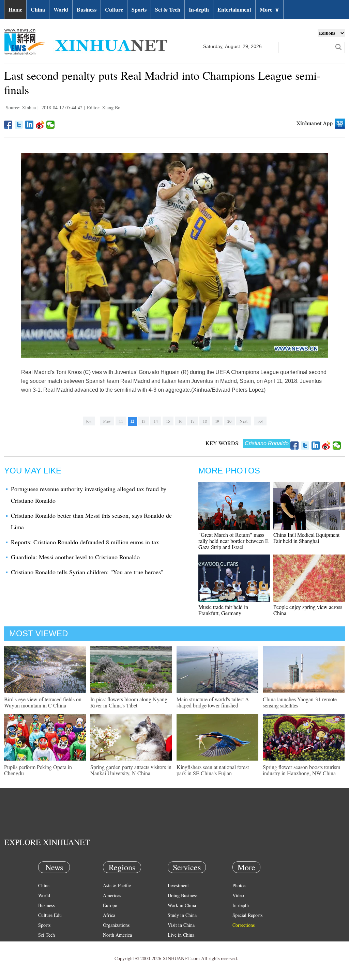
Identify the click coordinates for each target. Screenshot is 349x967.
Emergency (178, 944)
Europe (110, 905)
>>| (260, 421)
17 (193, 421)
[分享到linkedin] (29, 125)
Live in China (181, 935)
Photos (238, 885)
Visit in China (181, 925)
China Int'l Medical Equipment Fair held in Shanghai (306, 537)
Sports (139, 9)
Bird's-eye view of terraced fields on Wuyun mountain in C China (42, 702)
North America (117, 935)
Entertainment (234, 9)
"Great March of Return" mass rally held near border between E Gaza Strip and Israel (233, 540)
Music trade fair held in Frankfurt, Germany (223, 610)
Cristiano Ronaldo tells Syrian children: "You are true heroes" (87, 572)
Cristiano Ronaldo (267, 443)
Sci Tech (46, 935)
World (61, 9)
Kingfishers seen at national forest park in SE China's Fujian (213, 770)
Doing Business (182, 895)
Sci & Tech (167, 9)
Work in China (182, 905)
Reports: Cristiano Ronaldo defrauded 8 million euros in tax (85, 542)
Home (15, 9)
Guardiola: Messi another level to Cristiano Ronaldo (75, 557)
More (269, 9)
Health (44, 944)
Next (243, 421)
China (38, 9)
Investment (178, 885)
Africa (109, 915)
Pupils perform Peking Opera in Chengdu (38, 770)
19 (217, 421)
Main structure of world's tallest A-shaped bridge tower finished (214, 702)
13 (143, 421)
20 (229, 421)
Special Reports (247, 915)
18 (205, 421)
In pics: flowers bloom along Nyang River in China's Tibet (128, 702)
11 (121, 421)
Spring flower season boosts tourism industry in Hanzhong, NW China (301, 770)
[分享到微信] (50, 125)
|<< (89, 421)
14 (156, 421)
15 (168, 421)
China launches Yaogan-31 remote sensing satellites (300, 702)
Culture (114, 9)
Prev (107, 421)
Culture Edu (50, 915)
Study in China (182, 915)
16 (180, 421)
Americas (112, 895)
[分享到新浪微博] (40, 125)
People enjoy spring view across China (307, 610)
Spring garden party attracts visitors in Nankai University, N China (130, 770)
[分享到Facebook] (8, 125)
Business (86, 9)
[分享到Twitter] (19, 125)
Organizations (116, 925)
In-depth (199, 9)
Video (238, 895)
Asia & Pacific (117, 885)
